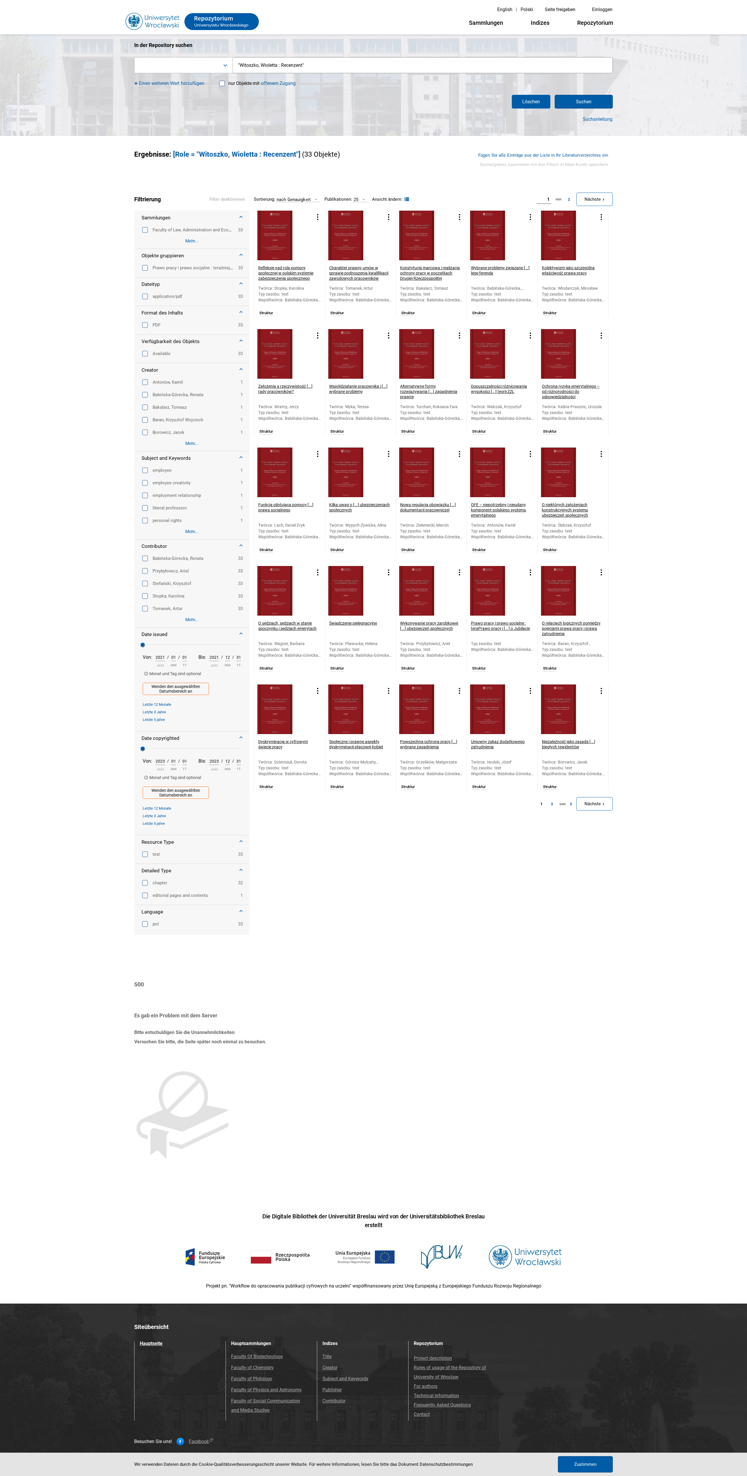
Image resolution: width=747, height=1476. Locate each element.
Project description (433, 1358)
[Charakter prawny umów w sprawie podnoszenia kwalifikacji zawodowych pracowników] (353, 235)
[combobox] (184, 65)
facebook (199, 1441)
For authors (425, 1386)
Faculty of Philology (251, 1378)
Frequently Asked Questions (442, 1405)
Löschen (531, 101)
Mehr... (191, 241)
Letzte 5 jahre (154, 719)
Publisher (332, 1390)
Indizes (540, 22)
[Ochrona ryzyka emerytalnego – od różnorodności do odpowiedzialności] (566, 354)
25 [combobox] (356, 199)
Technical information (436, 1395)
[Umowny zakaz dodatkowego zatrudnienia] (495, 709)
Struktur (266, 313)
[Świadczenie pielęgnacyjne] (353, 591)
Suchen (583, 101)
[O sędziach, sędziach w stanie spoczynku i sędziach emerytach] (282, 591)
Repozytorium (595, 22)
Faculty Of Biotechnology (257, 1356)
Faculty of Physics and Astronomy (266, 1390)
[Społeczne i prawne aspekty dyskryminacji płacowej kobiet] (353, 709)
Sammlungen (486, 22)
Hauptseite (151, 1343)
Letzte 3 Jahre (154, 712)
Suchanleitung (597, 119)
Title (326, 1356)
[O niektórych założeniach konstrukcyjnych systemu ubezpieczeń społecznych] (566, 472)
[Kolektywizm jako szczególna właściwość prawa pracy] (566, 235)
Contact (422, 1414)
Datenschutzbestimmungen (446, 1464)
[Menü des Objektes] (317, 217)
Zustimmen (585, 1464)
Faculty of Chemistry (252, 1367)
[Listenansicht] (406, 199)
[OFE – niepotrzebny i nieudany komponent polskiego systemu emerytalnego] (495, 472)
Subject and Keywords (345, 1378)
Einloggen (602, 9)
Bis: (202, 657)
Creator (329, 1367)
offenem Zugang (278, 83)
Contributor (333, 1401)
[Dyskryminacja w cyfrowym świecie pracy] (282, 709)
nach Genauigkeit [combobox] (294, 199)
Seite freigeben (560, 9)
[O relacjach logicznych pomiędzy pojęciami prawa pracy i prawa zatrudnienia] (566, 591)
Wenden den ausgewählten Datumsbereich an (175, 689)
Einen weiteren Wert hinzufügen (172, 83)
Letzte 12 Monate (157, 704)
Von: (147, 657)
